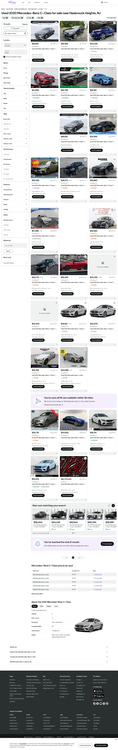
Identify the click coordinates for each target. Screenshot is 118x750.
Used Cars (12, 679)
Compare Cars (30, 685)
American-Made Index (32, 694)
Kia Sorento (97, 720)
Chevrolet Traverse (82, 723)
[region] (59, 744)
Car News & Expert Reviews (33, 682)
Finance (46, 2)
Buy (23, 2)
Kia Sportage (97, 717)
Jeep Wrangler (64, 717)
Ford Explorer (47, 729)
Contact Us (38, 737)
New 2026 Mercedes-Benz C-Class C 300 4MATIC (40, 526)
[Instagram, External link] (104, 703)
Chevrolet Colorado (82, 729)
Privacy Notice (23, 743)
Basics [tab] (34, 606)
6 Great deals (98, 582)
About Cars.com (28, 737)
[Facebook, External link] (97, 703)
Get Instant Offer (47, 682)
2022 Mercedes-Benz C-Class (41, 589)
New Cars (12, 682)
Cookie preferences (85, 745)
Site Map (62, 697)
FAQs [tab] (41, 606)
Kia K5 (95, 726)
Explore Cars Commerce (99, 679)
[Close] (116, 739)
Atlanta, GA (79, 691)
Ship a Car (62, 685)
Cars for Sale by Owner (16, 688)
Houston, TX (79, 682)
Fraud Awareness (81, 737)
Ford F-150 (46, 723)
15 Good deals (98, 578)
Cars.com (66, 743)
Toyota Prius (13, 720)
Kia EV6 (96, 729)
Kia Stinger (96, 723)
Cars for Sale (9, 9)
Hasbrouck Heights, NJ (21, 9)
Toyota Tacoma (14, 723)
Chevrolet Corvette (82, 717)
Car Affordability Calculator (67, 682)
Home (3, 9)
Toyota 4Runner (14, 729)
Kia (94, 714)
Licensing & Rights (68, 737)
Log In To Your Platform (99, 682)
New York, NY (79, 697)
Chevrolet (79, 714)
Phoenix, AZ (79, 688)
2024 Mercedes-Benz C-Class (41, 582)
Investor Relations (48, 737)
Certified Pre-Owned (15, 685)
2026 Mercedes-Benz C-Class (41, 574)
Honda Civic (29, 720)
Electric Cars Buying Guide (17, 698)
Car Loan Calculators (65, 679)
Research (37, 2)
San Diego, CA (80, 699)
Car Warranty (63, 688)
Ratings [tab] (49, 606)
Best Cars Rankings (31, 688)
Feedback (91, 737)
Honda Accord (30, 723)
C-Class (41, 9)
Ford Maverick (47, 717)
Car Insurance (63, 691)
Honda (28, 714)
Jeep (61, 714)
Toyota (11, 714)
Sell (29, 2)
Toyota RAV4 (13, 717)
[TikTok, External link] (94, 703)
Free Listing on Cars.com (49, 685)
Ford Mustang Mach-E (49, 726)
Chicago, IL (79, 679)
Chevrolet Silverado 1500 (83, 720)
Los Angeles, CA (80, 685)
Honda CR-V (29, 717)
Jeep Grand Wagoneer (66, 726)
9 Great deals (98, 574)
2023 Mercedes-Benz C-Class (41, 585)
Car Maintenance (64, 694)
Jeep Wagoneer (64, 723)
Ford (44, 714)
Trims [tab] (56, 606)
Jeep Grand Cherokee (66, 720)
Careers (59, 737)
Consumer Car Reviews (32, 679)
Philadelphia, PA (80, 694)
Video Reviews (30, 697)
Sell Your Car (46, 679)
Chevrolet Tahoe (81, 726)
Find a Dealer (13, 691)
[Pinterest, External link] (107, 703)
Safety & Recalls (30, 691)
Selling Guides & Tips (48, 688)
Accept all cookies (101, 745)
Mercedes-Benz (32, 9)
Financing (12, 701)
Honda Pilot (29, 726)
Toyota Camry (13, 726)
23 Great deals (98, 585)
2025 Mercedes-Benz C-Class (41, 578)
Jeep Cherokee (64, 729)
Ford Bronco (46, 720)
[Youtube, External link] (101, 703)
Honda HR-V (29, 729)
